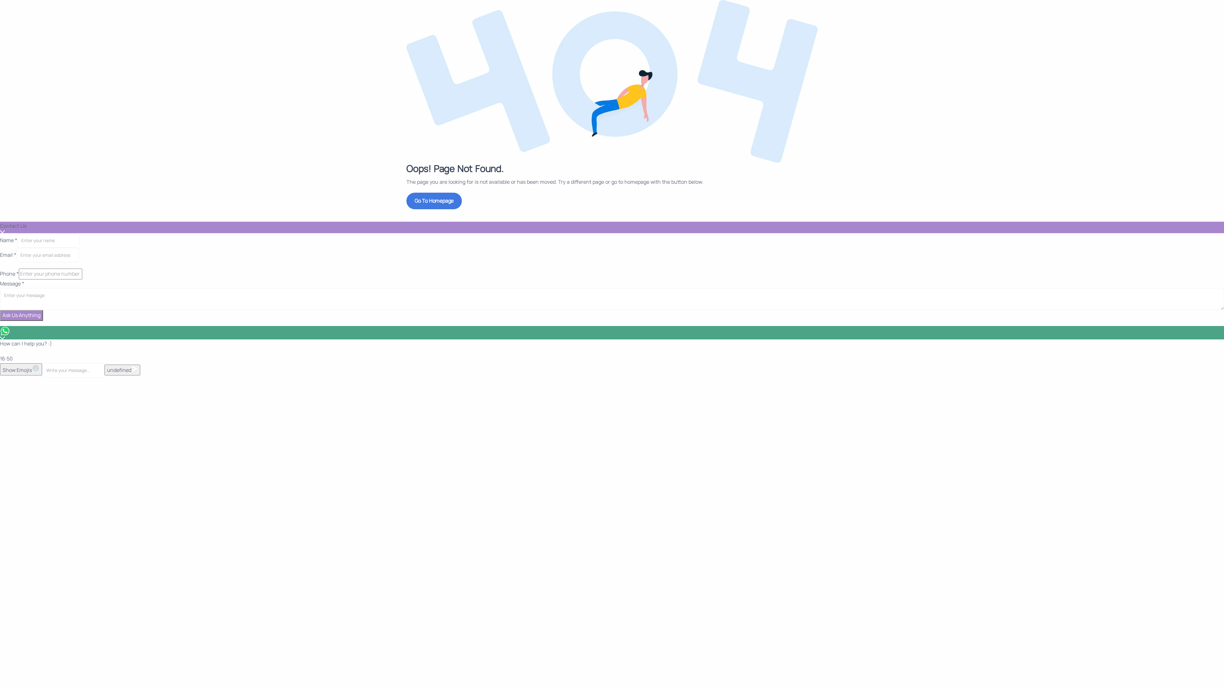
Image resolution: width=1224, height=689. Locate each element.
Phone (9, 273)
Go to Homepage (434, 200)
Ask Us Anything (21, 315)
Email (8, 254)
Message (12, 283)
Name (8, 240)
